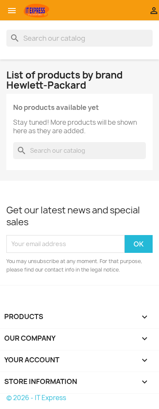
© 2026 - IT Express (36, 397)
